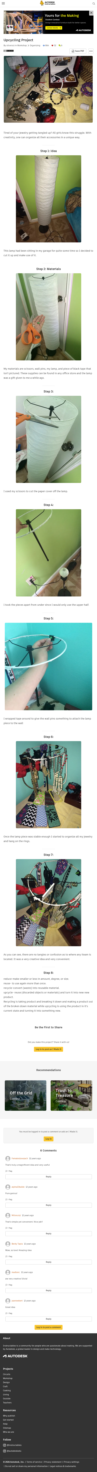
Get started (8, 1419)
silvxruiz (10, 45)
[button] (3, 3)
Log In (48, 1138)
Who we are (8, 1432)
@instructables (14, 1445)
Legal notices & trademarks (63, 1466)
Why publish (9, 1415)
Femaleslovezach (20, 1158)
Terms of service (34, 1461)
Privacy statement (53, 1461)
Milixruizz (16, 1215)
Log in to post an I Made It (48, 1049)
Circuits (6, 1374)
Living (6, 1394)
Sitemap (7, 1427)
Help (5, 1423)
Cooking (7, 1390)
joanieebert (17, 1301)
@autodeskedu (14, 1450)
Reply (48, 1176)
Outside (6, 1398)
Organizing (35, 45)
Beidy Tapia (17, 1244)
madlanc (16, 1272)
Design (6, 1382)
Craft (5, 1386)
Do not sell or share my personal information (26, 1466)
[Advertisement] (48, 22)
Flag (10, 1171)
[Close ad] (91, 13)
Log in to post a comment (48, 1327)
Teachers (7, 1402)
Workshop (22, 45)
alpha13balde (18, 1187)
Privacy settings (71, 1461)
